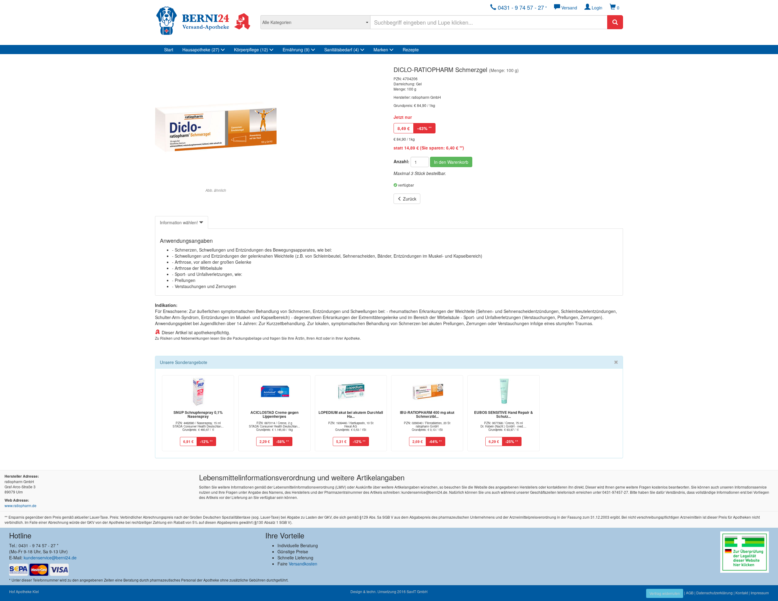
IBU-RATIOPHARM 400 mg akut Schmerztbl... (427, 414)
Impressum (760, 592)
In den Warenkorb (451, 162)
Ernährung (296, 49)
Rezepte (411, 49)
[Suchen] (615, 22)
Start (168, 49)
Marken (381, 49)
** (424, 128)
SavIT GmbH (417, 591)
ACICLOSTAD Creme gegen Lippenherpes (274, 414)
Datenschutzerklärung (714, 592)
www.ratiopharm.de (20, 505)
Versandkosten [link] (303, 564)
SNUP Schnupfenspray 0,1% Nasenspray (198, 414)
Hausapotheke (200, 49)
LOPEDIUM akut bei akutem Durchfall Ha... (350, 414)
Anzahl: (401, 161)
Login (596, 8)
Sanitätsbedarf (341, 49)
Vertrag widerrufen (664, 593)
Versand (568, 8)
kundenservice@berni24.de (50, 558)
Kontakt (741, 592)
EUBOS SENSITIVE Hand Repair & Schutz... (503, 414)
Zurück (409, 199)
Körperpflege (251, 49)
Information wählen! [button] (179, 222)
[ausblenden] (616, 362)
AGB (690, 592)
